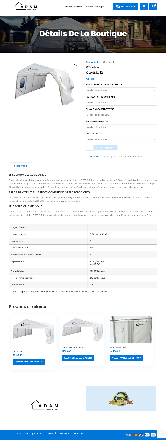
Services (78, 6)
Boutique (99, 6)
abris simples (108, 156)
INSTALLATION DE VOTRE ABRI (100, 97)
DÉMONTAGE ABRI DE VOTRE (100, 109)
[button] (75, 64)
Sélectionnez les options (29, 361)
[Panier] (153, 6)
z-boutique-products (129, 156)
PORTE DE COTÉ (94, 134)
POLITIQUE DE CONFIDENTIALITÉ (40, 433)
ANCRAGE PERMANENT (97, 121)
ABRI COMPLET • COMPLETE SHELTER (104, 85)
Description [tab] (20, 166)
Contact (89, 6)
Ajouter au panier (105, 147)
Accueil (68, 6)
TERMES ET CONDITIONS (72, 433)
